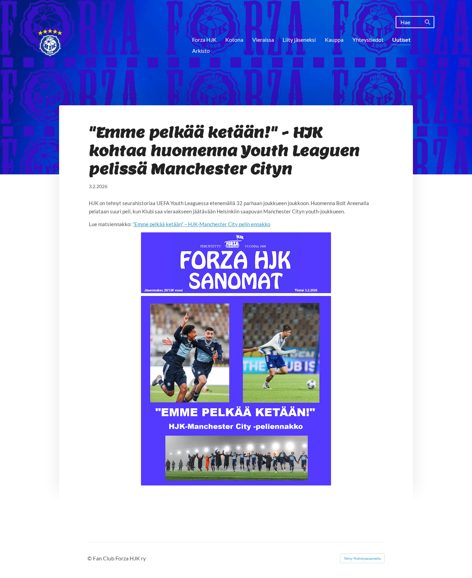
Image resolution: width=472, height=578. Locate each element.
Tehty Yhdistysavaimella (362, 558)
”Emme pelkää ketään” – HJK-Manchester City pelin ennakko (201, 224)
